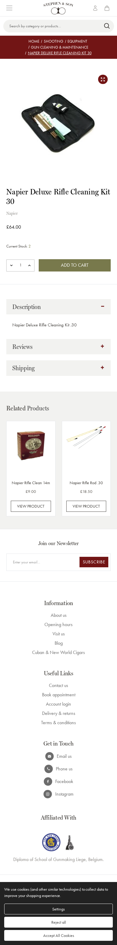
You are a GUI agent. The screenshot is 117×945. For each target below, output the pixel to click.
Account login (58, 704)
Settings (58, 909)
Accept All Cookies (58, 935)
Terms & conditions (58, 722)
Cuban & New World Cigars (58, 652)
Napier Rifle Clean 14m (31, 482)
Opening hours (58, 624)
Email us (64, 756)
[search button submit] (107, 26)
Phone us (64, 769)
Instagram (64, 794)
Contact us (58, 685)
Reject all (58, 922)
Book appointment (58, 695)
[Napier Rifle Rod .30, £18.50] (86, 449)
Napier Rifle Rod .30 (86, 482)
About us (59, 615)
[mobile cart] (108, 8)
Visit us (58, 634)
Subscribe (94, 562)
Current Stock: (18, 246)
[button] (58, 307)
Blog (59, 643)
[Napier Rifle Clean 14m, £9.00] (31, 449)
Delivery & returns (58, 713)
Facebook (64, 781)
